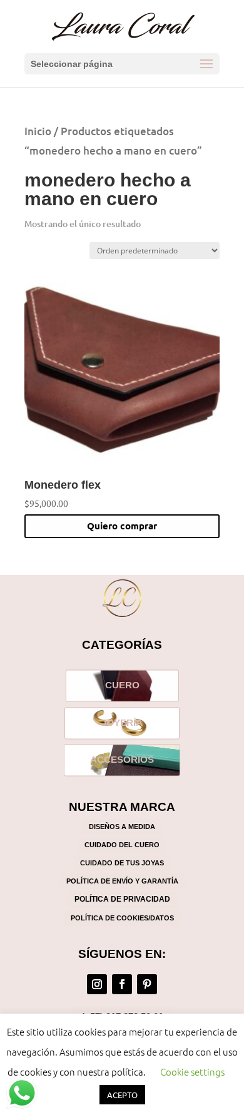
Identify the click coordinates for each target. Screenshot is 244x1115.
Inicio (37, 131)
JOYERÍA (122, 722)
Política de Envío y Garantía (122, 881)
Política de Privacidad (122, 899)
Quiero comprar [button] (122, 525)
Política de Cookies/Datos (122, 918)
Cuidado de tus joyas (122, 863)
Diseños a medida (122, 826)
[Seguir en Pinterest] (147, 984)
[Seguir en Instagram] (97, 984)
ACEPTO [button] (122, 1094)
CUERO (122, 685)
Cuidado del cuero (122, 844)
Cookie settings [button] (192, 1071)
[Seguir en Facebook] (122, 984)
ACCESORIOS (122, 759)
